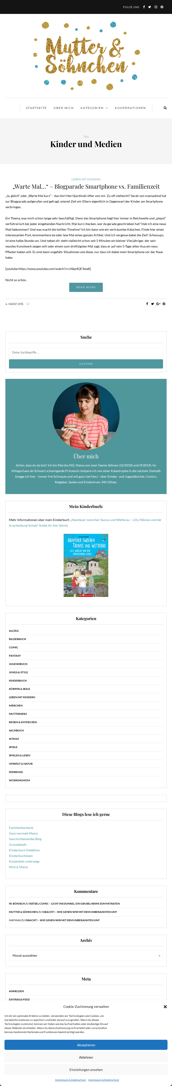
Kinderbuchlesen (21, 856)
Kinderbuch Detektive (24, 850)
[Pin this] (164, 304)
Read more (86, 287)
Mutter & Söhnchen (23, 912)
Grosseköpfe (17, 844)
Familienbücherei (21, 828)
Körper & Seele (19, 689)
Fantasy (15, 655)
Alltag (14, 630)
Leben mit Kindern (86, 179)
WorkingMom (19, 780)
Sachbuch (16, 730)
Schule (14, 738)
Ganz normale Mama (23, 833)
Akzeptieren (86, 1045)
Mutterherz (18, 713)
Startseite (36, 108)
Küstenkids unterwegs (24, 861)
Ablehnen (86, 1057)
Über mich (64, 108)
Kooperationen (130, 108)
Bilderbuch (17, 639)
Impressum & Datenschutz (70, 1080)
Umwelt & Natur (21, 763)
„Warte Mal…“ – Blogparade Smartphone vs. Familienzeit (86, 186)
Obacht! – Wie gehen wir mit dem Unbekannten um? (79, 912)
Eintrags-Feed (19, 999)
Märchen (16, 705)
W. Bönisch (17, 903)
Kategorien (92, 108)
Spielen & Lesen (19, 755)
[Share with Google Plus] (158, 304)
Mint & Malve (18, 867)
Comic (13, 647)
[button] (165, 1006)
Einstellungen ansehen (86, 1070)
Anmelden (16, 991)
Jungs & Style (18, 672)
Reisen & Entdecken (23, 722)
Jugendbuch (18, 664)
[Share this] (147, 304)
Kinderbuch (18, 680)
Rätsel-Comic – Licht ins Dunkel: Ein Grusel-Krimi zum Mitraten (74, 903)
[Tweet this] (152, 304)
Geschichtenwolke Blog (25, 839)
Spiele (13, 747)
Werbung (16, 772)
